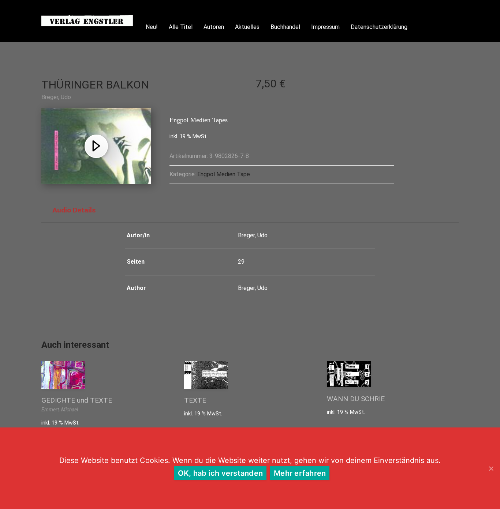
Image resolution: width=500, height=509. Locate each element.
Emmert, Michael (59, 409)
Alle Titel (181, 26)
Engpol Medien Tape (223, 174)
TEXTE (195, 400)
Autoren (214, 26)
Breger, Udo (56, 97)
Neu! (152, 26)
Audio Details (74, 210)
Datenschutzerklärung (379, 26)
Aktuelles (247, 26)
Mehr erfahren (300, 473)
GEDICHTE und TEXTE (76, 400)
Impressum (325, 26)
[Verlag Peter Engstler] (87, 20)
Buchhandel (285, 26)
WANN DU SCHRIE (356, 399)
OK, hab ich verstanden (220, 473)
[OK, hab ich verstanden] (491, 468)
